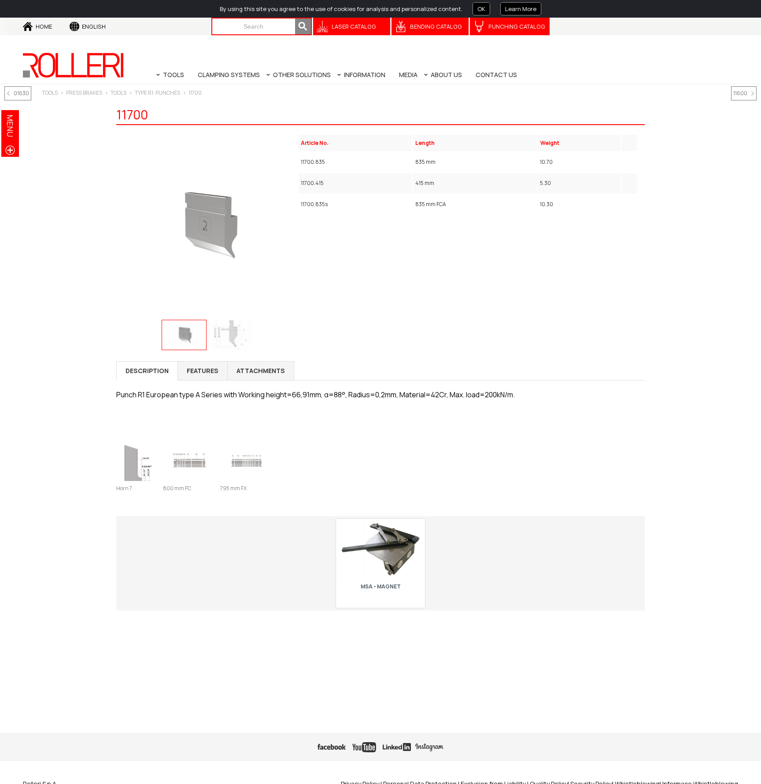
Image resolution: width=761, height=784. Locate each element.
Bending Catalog (436, 26)
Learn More (520, 9)
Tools (118, 92)
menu (10, 126)
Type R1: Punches (157, 92)
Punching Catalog (516, 26)
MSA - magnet (381, 586)
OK (481, 9)
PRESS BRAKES (84, 92)
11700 (195, 92)
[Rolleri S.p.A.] (73, 65)
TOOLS (50, 92)
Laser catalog (354, 26)
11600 (740, 93)
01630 (21, 93)
